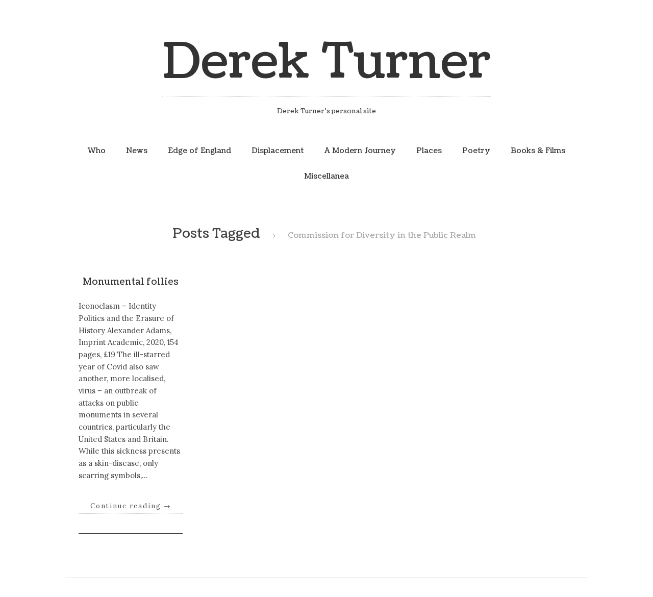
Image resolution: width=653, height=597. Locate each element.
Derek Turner (326, 62)
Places (429, 150)
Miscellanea (326, 176)
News (136, 150)
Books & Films (538, 150)
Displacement (278, 150)
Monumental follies (131, 282)
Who (97, 150)
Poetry (476, 150)
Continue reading (130, 506)
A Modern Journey (360, 150)
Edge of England (199, 150)
